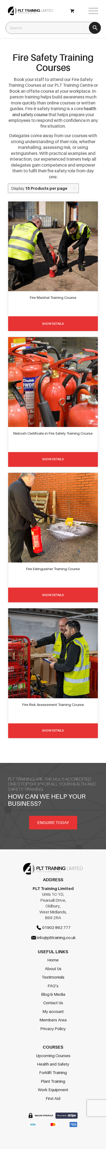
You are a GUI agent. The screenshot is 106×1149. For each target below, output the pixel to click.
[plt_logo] (44, 11)
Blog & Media (53, 994)
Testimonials (53, 976)
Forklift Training (53, 1072)
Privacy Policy (53, 1028)
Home (53, 959)
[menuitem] (90, 11)
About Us (53, 968)
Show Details (53, 324)
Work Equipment (53, 1089)
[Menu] (90, 11)
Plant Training (53, 1081)
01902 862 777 (56, 927)
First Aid (53, 1098)
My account (53, 1011)
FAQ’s (53, 985)
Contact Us (53, 1002)
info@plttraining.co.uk (56, 937)
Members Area (53, 1019)
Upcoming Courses (53, 1055)
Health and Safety (53, 1063)
